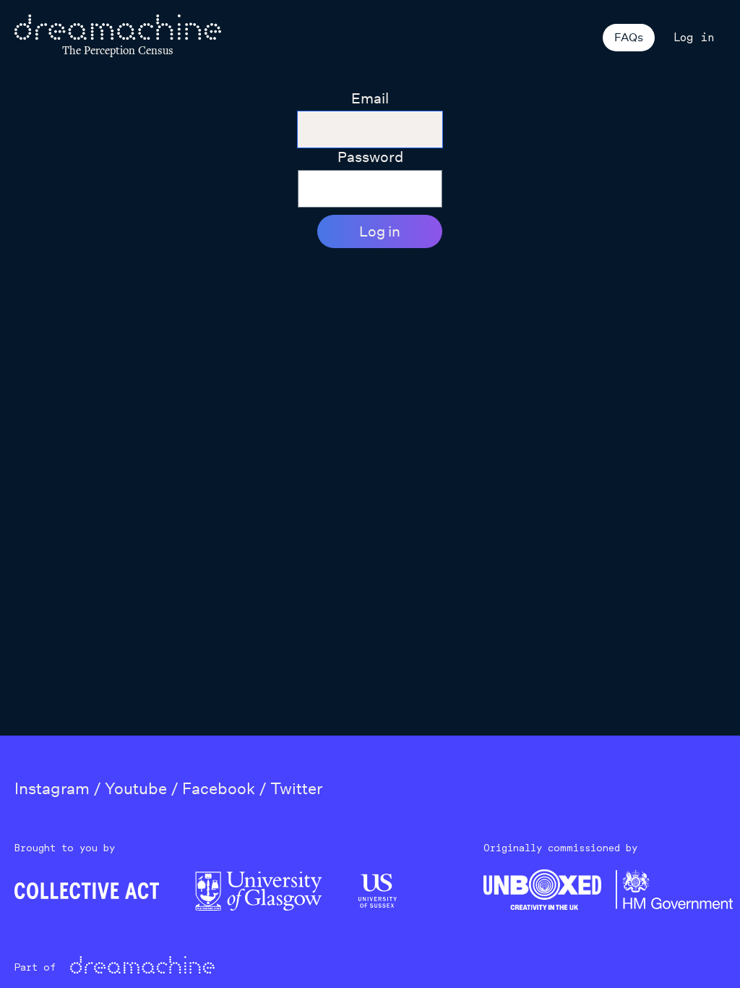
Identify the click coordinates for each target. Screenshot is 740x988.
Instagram (52, 788)
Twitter (296, 788)
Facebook (218, 788)
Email (370, 98)
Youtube (136, 788)
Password (370, 157)
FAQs (628, 37)
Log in (694, 37)
